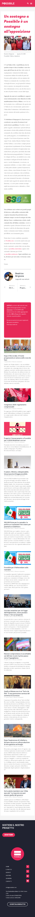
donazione (10, 309)
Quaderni (17, 56)
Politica (12, 56)
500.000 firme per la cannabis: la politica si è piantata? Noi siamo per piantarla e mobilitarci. (17, 524)
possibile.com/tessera (12, 254)
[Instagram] (27, 871)
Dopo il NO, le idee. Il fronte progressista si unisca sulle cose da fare (17, 358)
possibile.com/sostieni (15, 249)
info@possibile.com (11, 887)
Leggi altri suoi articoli (22, 279)
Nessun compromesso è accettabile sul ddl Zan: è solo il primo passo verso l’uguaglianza (17, 656)
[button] (28, 3)
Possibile (6, 56)
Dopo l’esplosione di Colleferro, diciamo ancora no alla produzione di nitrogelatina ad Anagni (17, 742)
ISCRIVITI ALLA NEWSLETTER (12, 330)
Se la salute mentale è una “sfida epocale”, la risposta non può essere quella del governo (16, 793)
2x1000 (19, 309)
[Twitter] (27, 876)
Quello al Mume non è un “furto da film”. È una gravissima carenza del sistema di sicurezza (17, 693)
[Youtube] (27, 880)
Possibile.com (10, 241)
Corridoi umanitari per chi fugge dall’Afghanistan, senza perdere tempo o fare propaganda (16, 613)
